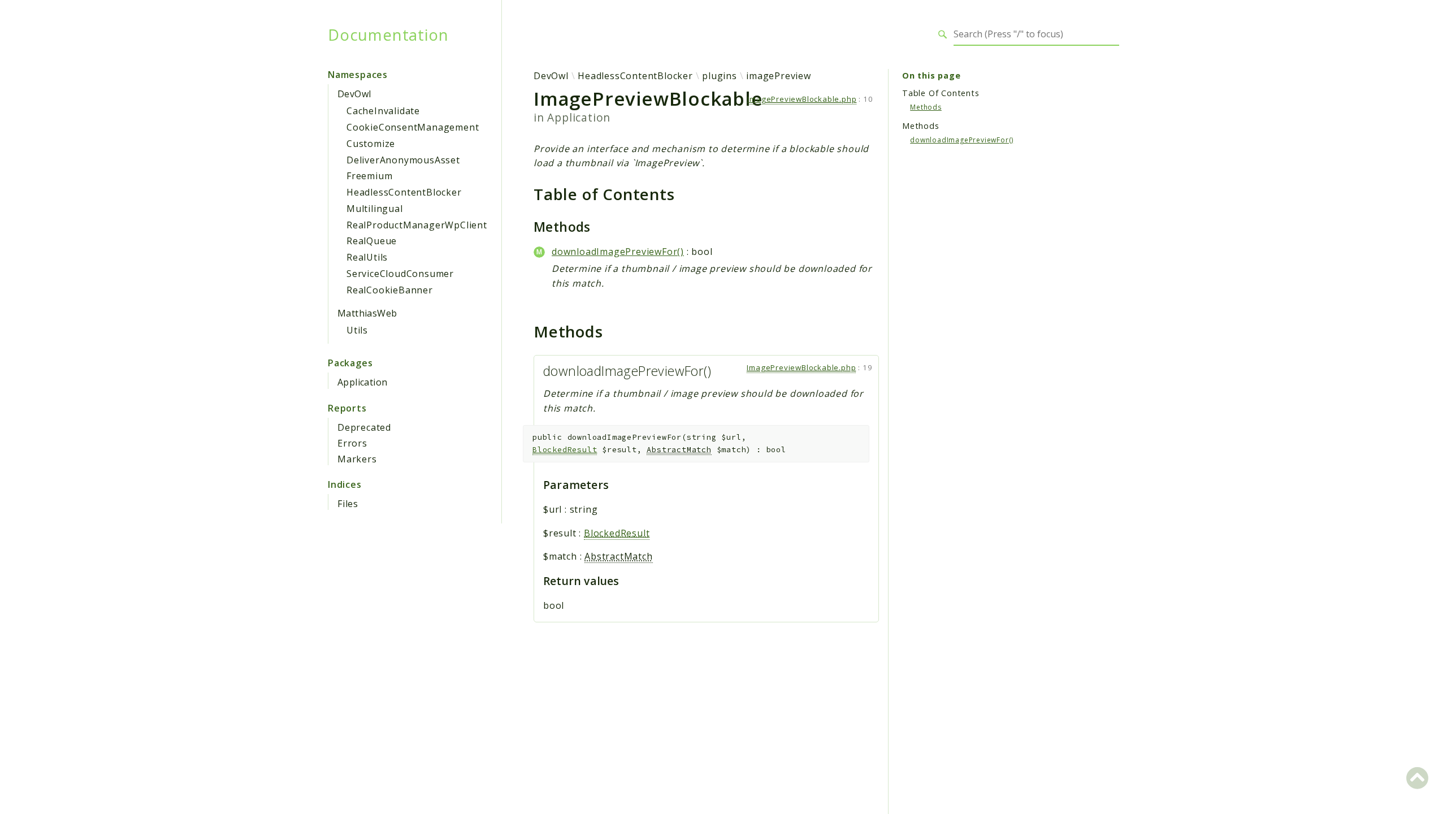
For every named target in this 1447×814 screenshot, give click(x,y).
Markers (357, 459)
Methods (926, 107)
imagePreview (778, 76)
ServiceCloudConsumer (400, 273)
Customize (370, 143)
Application (362, 382)
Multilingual (374, 208)
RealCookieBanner (389, 290)
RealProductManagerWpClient (416, 225)
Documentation (388, 34)
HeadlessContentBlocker (404, 192)
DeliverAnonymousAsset (403, 160)
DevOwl (354, 94)
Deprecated (364, 427)
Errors (352, 443)
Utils (357, 330)
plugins (719, 76)
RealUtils (367, 257)
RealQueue (371, 241)
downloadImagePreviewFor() (618, 251)
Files (347, 503)
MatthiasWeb (367, 313)
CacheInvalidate (383, 111)
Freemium (369, 176)
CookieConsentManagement (412, 127)
